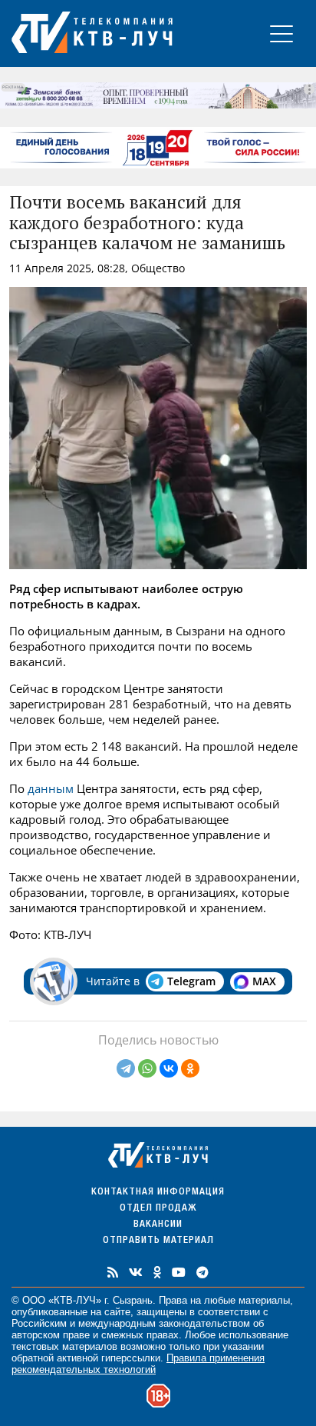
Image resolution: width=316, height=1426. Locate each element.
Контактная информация (158, 1193)
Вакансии (158, 1225)
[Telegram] (126, 1068)
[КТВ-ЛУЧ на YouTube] (179, 1272)
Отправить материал (158, 1241)
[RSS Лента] (112, 1272)
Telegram (191, 981)
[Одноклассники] (190, 1068)
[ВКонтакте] (169, 1068)
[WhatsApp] (147, 1068)
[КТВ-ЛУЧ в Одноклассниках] (157, 1272)
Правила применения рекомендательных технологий (138, 1363)
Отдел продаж (158, 1209)
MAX (264, 981)
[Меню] (281, 33)
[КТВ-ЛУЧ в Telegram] (202, 1272)
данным (51, 788)
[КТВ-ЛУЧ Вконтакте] (136, 1272)
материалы (264, 1300)
